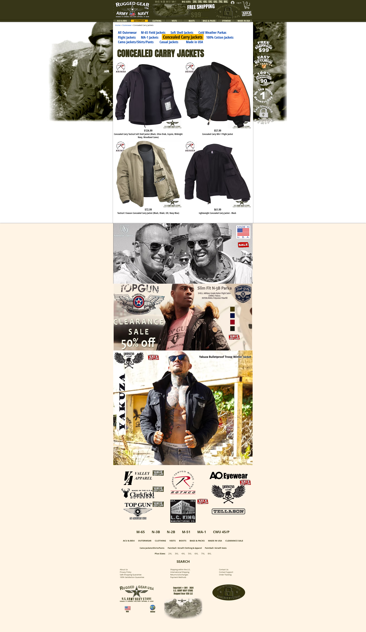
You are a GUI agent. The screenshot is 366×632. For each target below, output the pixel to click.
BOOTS (182, 540)
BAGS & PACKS (197, 540)
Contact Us (223, 569)
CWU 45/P (221, 531)
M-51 (186, 531)
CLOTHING (160, 540)
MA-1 (201, 531)
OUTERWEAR (144, 540)
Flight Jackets (127, 37)
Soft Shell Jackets (182, 32)
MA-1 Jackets (149, 37)
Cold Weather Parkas (212, 32)
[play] (246, 281)
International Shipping (179, 572)
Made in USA (194, 41)
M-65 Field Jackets (153, 32)
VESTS (172, 540)
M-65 (140, 531)
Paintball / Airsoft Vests (215, 548)
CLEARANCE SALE (234, 540)
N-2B (171, 531)
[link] (247, 5)
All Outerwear (127, 32)
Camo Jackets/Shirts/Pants (136, 41)
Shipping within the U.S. (180, 569)
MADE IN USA (215, 540)
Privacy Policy (125, 572)
